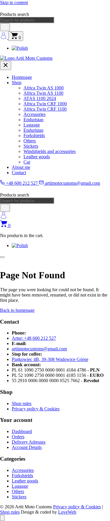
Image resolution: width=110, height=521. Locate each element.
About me (21, 167)
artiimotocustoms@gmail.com (72, 183)
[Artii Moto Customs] (26, 58)
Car (26, 161)
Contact (19, 172)
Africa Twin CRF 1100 (45, 108)
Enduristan (33, 119)
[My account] (4, 37)
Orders (18, 436)
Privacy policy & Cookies (36, 408)
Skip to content (14, 2)
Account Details (27, 447)
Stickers (30, 146)
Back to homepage (17, 310)
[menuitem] (20, 48)
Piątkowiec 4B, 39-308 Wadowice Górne (50, 359)
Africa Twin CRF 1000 (45, 103)
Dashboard (22, 431)
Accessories (34, 114)
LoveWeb (67, 512)
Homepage (22, 77)
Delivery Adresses (28, 442)
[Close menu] (5, 65)
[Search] (5, 27)
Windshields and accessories (49, 151)
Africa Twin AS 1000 (43, 87)
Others (29, 140)
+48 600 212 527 (22, 183)
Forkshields (34, 135)
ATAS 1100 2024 (39, 98)
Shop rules (21, 403)
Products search (14, 14)
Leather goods (36, 156)
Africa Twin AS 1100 (43, 93)
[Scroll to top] (2, 518)
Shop (16, 82)
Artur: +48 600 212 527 (34, 338)
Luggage (31, 124)
